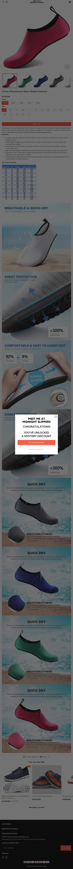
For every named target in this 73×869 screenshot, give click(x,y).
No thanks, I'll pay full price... (36, 449)
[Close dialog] (56, 416)
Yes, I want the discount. (36, 442)
